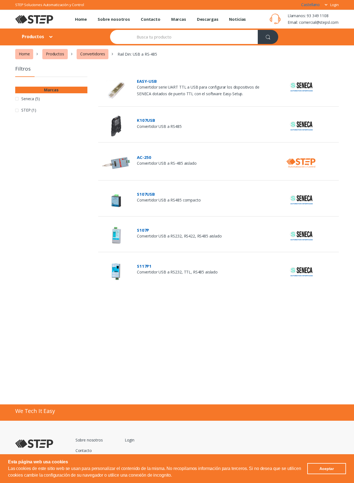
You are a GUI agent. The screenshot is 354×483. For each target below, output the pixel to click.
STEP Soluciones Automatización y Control (49, 4)
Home (81, 19)
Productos (33, 36)
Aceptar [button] (326, 468)
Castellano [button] (311, 4)
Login (334, 4)
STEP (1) (28, 110)
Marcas (178, 19)
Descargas (207, 19)
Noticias (237, 19)
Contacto (150, 19)
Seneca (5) (30, 98)
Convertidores (92, 53)
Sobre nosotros (114, 19)
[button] (174, 476)
